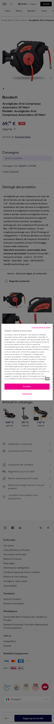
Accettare (27, 386)
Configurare (27, 394)
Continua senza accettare (41, 327)
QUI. (47, 379)
